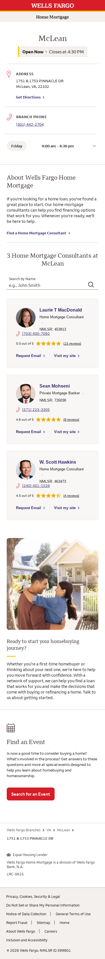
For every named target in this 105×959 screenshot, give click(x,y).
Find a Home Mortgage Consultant (36, 233)
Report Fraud (16, 922)
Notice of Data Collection (26, 914)
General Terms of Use (73, 914)
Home (64, 922)
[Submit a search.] (91, 285)
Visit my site (65, 356)
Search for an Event (30, 794)
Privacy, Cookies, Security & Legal (33, 896)
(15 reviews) (72, 343)
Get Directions (30, 97)
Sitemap (43, 922)
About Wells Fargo (20, 931)
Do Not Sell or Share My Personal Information (43, 905)
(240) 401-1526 (36, 485)
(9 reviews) (71, 419)
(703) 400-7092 (36, 333)
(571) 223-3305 (36, 409)
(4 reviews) (71, 495)
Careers (51, 931)
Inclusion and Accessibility (27, 940)
